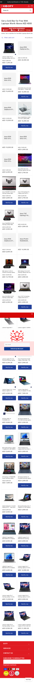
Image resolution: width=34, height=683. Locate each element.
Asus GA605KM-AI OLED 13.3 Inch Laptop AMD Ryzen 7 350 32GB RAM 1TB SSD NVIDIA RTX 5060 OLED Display (24, 118)
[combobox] (17, 10)
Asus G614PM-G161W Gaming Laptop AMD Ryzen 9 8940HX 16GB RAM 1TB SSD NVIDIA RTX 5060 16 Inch (8, 297)
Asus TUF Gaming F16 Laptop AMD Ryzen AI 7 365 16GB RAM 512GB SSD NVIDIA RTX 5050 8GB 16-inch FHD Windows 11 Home (25, 215)
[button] (2, 6)
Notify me (9, 67)
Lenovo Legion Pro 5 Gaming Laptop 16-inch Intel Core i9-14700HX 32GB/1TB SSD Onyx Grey (24, 596)
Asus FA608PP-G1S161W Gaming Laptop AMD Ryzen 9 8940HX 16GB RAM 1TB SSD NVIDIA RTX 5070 (8, 192)
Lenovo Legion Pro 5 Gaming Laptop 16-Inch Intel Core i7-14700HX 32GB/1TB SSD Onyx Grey (9, 625)
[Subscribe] (28, 661)
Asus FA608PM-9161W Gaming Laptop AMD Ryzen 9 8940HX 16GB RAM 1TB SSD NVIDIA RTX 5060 (8, 224)
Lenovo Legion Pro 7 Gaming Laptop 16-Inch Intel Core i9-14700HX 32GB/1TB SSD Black (24, 567)
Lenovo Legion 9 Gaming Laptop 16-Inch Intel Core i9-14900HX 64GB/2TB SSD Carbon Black (24, 625)
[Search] (30, 10)
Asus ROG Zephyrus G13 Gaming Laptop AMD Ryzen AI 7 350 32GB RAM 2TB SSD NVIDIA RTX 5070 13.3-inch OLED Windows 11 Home (9, 108)
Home (3, 33)
